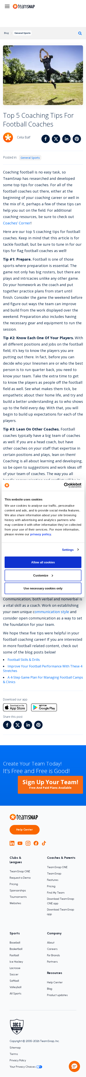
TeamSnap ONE (20, 871)
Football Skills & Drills (24, 659)
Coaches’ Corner (17, 223)
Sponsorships (18, 890)
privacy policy (40, 534)
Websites (15, 903)
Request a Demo (20, 877)
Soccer (14, 974)
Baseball (15, 942)
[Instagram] (28, 843)
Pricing (14, 884)
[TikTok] (44, 843)
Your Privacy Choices (22, 1066)
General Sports (22, 33)
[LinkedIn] (12, 843)
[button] (74, 1066)
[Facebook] (36, 843)
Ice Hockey (16, 961)
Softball (14, 981)
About (50, 942)
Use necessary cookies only (43, 588)
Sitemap (15, 1047)
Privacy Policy (18, 1060)
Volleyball (15, 987)
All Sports (15, 993)
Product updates (57, 995)
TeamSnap (54, 873)
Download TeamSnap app (60, 912)
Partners (52, 961)
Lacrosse (15, 968)
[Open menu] (7, 6)
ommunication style (52, 611)
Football (14, 955)
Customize (40, 575)
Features (52, 880)
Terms (14, 1054)
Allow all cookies (43, 562)
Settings (68, 549)
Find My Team (56, 892)
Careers (52, 949)
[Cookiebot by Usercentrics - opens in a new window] (63, 485)
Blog (6, 33)
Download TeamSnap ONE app (60, 901)
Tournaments (18, 897)
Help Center (24, 829)
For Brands (53, 955)
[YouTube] (20, 843)
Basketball (16, 949)
